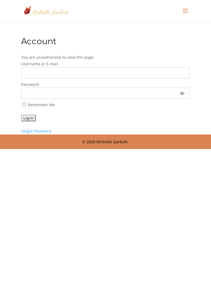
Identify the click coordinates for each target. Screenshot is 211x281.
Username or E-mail (39, 63)
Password (30, 84)
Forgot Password (36, 131)
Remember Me (41, 104)
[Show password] (182, 93)
